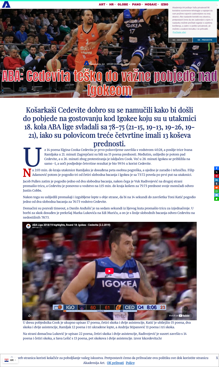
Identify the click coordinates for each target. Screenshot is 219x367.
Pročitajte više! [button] (179, 32)
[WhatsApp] (216, 191)
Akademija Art (98, 64)
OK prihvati (115, 363)
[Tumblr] (216, 183)
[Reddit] (216, 187)
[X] (216, 172)
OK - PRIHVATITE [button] (205, 40)
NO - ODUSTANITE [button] (180, 40)
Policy (130, 363)
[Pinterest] (216, 176)
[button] (106, 4)
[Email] (216, 195)
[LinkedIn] (216, 180)
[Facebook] (216, 168)
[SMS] (216, 199)
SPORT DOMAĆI (115, 64)
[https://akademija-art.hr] (6, 4)
